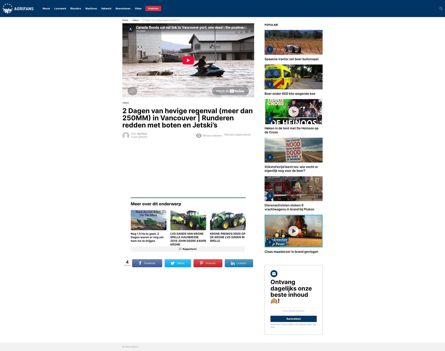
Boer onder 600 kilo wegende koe (290, 93)
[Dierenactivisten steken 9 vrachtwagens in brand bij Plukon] (294, 188)
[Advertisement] (188, 166)
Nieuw (46, 8)
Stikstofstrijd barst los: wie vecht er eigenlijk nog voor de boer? (291, 169)
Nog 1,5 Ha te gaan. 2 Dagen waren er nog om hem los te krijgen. (147, 237)
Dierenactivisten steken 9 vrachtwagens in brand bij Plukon (289, 207)
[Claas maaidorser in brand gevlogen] (294, 231)
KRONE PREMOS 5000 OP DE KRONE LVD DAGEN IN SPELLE (227, 237)
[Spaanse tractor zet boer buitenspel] (294, 42)
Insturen (153, 8)
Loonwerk (60, 8)
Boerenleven (123, 8)
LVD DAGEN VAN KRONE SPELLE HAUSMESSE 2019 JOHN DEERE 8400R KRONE (188, 239)
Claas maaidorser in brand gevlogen (291, 251)
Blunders (75, 8)
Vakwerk (106, 8)
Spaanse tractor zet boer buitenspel (292, 59)
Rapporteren (190, 249)
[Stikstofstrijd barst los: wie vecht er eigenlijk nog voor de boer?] (294, 150)
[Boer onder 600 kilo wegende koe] (294, 76)
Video (138, 8)
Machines (91, 8)
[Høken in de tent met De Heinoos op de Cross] (294, 111)
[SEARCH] (441, 8)
